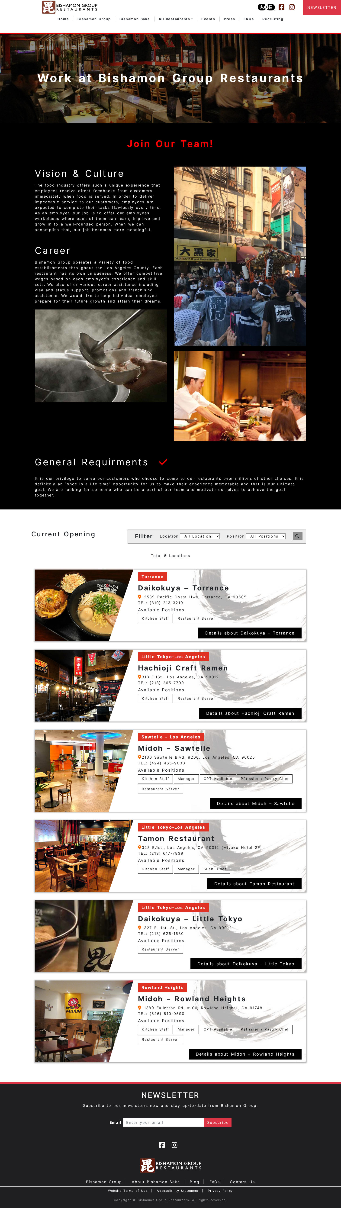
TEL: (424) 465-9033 (161, 763)
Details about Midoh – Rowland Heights (245, 1054)
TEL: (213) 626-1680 (161, 933)
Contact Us (242, 1181)
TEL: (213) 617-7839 (160, 853)
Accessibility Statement (177, 1190)
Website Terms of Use (128, 1190)
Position (235, 536)
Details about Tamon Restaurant (254, 883)
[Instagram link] (294, 7)
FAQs (214, 1181)
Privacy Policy (220, 1190)
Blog (194, 1181)
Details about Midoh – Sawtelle (256, 803)
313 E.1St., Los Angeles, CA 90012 (180, 677)
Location (169, 536)
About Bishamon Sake (156, 1181)
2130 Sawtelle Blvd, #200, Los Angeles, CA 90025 (198, 757)
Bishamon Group (104, 1181)
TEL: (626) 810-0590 (161, 1013)
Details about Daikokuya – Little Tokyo (246, 963)
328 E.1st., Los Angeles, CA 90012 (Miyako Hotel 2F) (202, 847)
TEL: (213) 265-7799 (161, 682)
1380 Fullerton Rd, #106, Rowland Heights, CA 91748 (202, 1007)
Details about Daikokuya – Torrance (250, 633)
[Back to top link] (329, 1196)
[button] (176, 19)
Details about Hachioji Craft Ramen (250, 713)
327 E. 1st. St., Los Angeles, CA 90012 (187, 927)
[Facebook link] (284, 7)
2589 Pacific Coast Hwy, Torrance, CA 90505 (194, 597)
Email (115, 1122)
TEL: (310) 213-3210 (160, 602)
